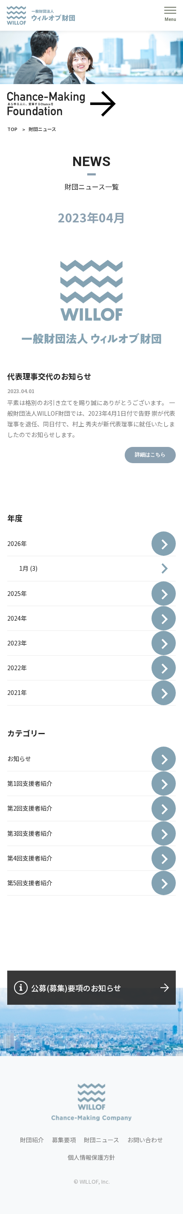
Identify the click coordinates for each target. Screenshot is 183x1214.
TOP (12, 128)
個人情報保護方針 (91, 1157)
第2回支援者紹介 (29, 808)
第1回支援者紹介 (29, 783)
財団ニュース (101, 1139)
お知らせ (19, 758)
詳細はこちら (150, 455)
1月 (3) (28, 568)
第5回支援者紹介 (29, 882)
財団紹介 (32, 1139)
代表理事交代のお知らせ (49, 376)
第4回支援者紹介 (29, 858)
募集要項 (64, 1139)
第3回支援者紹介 (29, 833)
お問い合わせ (145, 1139)
